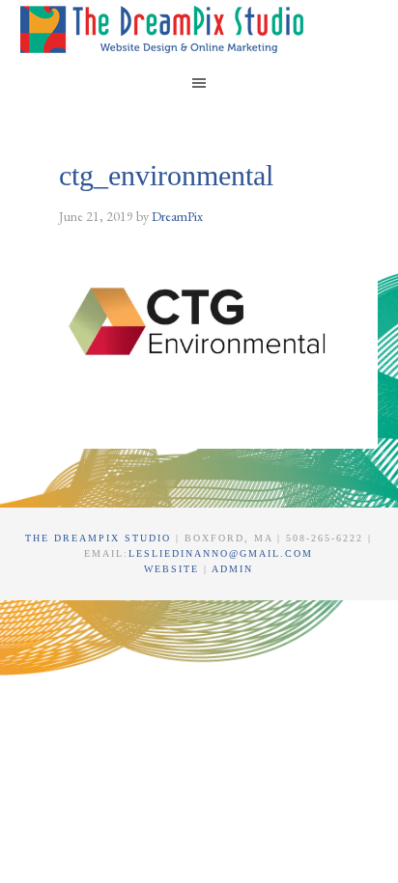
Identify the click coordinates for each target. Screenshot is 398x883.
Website (174, 569)
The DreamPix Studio (165, 29)
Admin (232, 569)
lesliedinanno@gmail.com (220, 553)
